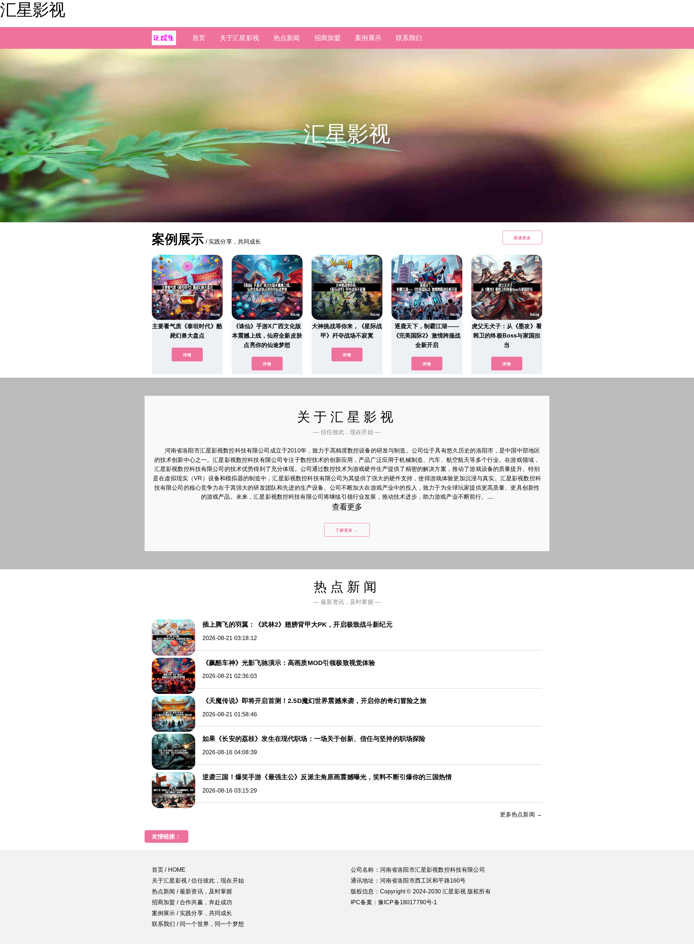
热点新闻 (287, 38)
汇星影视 (32, 9)
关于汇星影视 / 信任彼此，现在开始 (198, 881)
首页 (198, 38)
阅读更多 (522, 238)
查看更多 (347, 506)
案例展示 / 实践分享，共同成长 (192, 913)
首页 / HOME (168, 870)
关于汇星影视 (239, 38)
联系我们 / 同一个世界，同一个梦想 (198, 924)
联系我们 (409, 38)
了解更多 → (347, 530)
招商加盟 (327, 38)
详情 (187, 355)
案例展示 (368, 38)
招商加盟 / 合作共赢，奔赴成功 (192, 902)
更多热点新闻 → (521, 814)
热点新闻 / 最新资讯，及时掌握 (192, 891)
